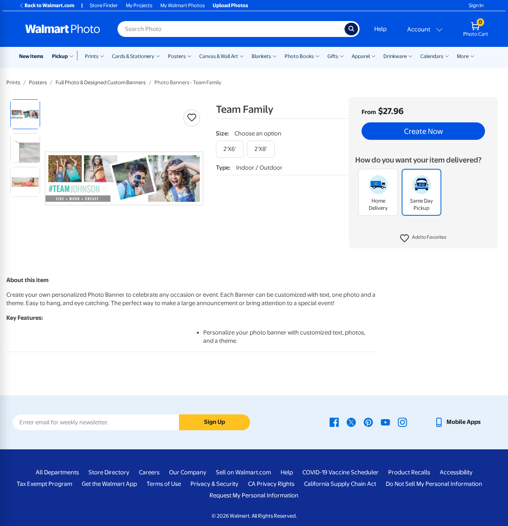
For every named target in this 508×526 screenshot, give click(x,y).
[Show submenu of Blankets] (274, 55)
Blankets (261, 56)
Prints (91, 56)
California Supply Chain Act (340, 483)
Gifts (332, 56)
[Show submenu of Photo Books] (317, 55)
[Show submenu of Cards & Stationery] (158, 55)
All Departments (57, 472)
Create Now (423, 131)
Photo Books (299, 56)
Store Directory (109, 472)
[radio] (25, 114)
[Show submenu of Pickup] (73, 55)
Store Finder (104, 5)
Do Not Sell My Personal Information (434, 483)
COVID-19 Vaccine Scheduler (340, 472)
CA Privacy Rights (271, 483)
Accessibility (456, 472)
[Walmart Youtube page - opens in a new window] (385, 421)
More (463, 56)
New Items (31, 56)
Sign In (476, 5)
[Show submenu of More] (472, 55)
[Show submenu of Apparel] (373, 55)
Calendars (431, 56)
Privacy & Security (214, 483)
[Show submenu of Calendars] (446, 55)
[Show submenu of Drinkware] (410, 55)
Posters (177, 56)
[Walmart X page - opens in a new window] (351, 421)
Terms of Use (163, 483)
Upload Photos (230, 5)
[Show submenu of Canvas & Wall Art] (241, 55)
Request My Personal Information (254, 495)
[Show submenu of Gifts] (341, 55)
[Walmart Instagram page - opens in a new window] (402, 421)
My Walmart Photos (182, 5)
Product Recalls (409, 472)
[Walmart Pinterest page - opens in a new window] (368, 421)
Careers (149, 472)
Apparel (361, 56)
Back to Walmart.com (49, 5)
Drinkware (395, 56)
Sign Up (214, 421)
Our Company (187, 472)
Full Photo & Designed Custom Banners (101, 82)
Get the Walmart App (109, 483)
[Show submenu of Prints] (102, 55)
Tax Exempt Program (44, 483)
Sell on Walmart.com (243, 472)
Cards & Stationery (133, 56)
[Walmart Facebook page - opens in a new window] (334, 421)
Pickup (60, 56)
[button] (423, 238)
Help (380, 29)
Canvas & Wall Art (218, 56)
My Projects (139, 5)
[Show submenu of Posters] (189, 55)
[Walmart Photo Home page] (63, 29)
